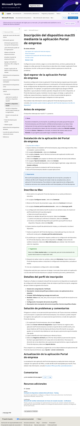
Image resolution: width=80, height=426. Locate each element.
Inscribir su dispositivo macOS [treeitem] (12, 104)
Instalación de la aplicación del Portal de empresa (38, 55)
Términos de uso (28, 425)
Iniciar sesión (74, 13)
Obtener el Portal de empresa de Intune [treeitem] (9, 53)
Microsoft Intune (33, 30)
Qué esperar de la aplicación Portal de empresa (37, 51)
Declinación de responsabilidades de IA (11, 422)
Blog (38, 422)
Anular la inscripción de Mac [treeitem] (12, 116)
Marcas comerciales (39, 425)
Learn (25, 30)
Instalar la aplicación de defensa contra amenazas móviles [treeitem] (11, 70)
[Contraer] (19, 29)
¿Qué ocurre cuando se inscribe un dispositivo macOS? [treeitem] (12, 99)
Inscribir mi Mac (34, 145)
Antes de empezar (30, 53)
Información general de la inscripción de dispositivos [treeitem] (11, 44)
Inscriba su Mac (29, 57)
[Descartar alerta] (77, 3)
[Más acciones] (76, 30)
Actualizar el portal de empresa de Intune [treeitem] (10, 58)
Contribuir (44, 422)
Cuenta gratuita (73, 18)
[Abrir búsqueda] (68, 13)
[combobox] (11, 32)
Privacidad (52, 422)
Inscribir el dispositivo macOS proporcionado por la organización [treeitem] (12, 110)
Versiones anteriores (29, 422)
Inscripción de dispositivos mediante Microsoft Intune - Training (41, 393)
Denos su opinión (70, 23)
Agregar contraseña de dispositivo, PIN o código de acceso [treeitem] (11, 63)
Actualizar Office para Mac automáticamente (58, 366)
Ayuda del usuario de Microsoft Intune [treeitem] (11, 36)
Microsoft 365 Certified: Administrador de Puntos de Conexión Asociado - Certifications (47, 401)
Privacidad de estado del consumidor (11, 425)
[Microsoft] (3, 14)
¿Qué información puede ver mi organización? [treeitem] (11, 48)
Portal (64, 18)
